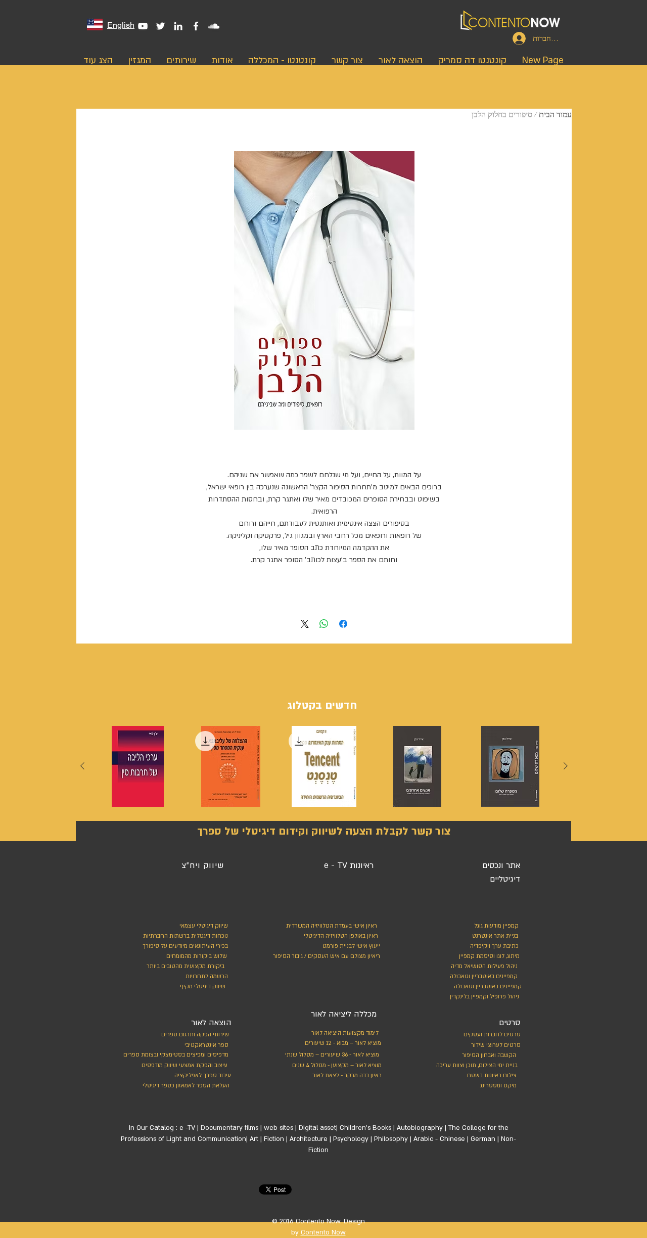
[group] (324, 768)
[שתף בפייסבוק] (343, 624)
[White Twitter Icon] (160, 26)
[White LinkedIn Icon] (178, 26)
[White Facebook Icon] (196, 26)
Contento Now (323, 1232)
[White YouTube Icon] (143, 26)
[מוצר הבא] (82, 766)
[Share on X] (305, 624)
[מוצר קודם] (566, 766)
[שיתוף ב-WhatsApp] (324, 624)
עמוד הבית (555, 115)
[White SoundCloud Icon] (213, 26)
